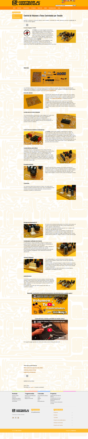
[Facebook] (16, 418)
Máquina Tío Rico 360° (29, 398)
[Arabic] (62, 1)
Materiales (14, 397)
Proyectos (40, 8)
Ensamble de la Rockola (16, 399)
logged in (32, 387)
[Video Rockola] (26, 4)
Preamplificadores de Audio (55, 398)
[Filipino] (67, 1)
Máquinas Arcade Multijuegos (30, 395)
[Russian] (62, 2)
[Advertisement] (17, 39)
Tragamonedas (26, 8)
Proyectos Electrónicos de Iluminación (55, 400)
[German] (71, 1)
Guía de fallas (14, 401)
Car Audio (52, 403)
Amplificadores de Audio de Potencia (55, 396)
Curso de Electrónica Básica (43, 395)
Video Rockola (18, 430)
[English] (66, 1)
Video (39, 399)
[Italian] (72, 1)
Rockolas (19, 8)
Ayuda (59, 8)
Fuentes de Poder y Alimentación (56, 402)
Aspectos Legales (15, 395)
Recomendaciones (52, 8)
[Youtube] (18, 418)
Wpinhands (73, 430)
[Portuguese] (74, 1)
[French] (69, 1)
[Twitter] (13, 418)
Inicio (14, 8)
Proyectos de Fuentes (63, 425)
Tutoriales (33, 8)
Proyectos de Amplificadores (63, 420)
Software (39, 398)
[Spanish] (64, 2)
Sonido (45, 8)
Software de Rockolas (63, 422)
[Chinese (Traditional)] (64, 1)
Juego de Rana (27, 397)
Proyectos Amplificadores (50, 90)
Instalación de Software (16, 398)
